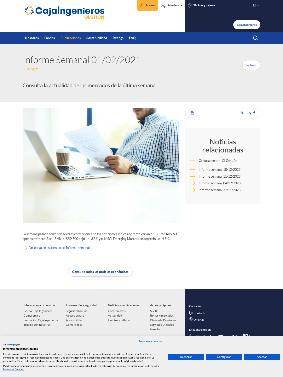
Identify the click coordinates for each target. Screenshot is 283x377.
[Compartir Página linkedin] (249, 113)
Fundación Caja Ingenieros (41, 320)
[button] (147, 5)
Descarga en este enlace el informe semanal (59, 247)
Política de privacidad (150, 341)
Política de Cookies (13, 369)
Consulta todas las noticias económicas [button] (100, 272)
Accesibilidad (74, 320)
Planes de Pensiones (163, 320)
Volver (251, 65)
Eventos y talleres (119, 320)
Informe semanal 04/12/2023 (220, 183)
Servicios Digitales (162, 324)
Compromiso (32, 315)
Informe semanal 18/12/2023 (220, 169)
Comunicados (117, 311)
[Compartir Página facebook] (254, 113)
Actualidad (115, 315)
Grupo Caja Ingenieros (38, 311)
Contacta (199, 313)
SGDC (154, 311)
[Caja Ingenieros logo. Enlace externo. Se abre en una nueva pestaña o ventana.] (11, 344)
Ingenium (156, 329)
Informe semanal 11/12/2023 (220, 176)
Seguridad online (76, 311)
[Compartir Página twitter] (243, 113)
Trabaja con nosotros (37, 324)
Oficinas (199, 319)
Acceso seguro (75, 315)
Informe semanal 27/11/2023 (220, 190)
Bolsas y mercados (162, 315)
